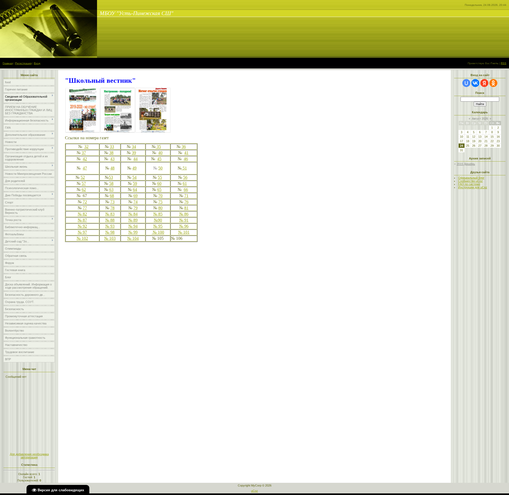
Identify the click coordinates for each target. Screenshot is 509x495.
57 (84, 183)
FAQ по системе (469, 184)
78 (112, 208)
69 (135, 195)
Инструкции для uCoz (472, 187)
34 (134, 146)
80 (160, 208)
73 (112, 201)
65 (159, 189)
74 (135, 201)
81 (186, 208)
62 (84, 189)
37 (84, 152)
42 (85, 159)
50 (160, 168)
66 (186, 189)
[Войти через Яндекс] (484, 83)
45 (159, 159)
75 (160, 201)
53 (111, 177)
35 (158, 146)
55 (160, 177)
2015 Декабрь (466, 164)
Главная (8, 63)
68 (112, 195)
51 (184, 168)
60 (159, 183)
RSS (503, 63)
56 (185, 177)
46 (186, 159)
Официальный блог (471, 177)
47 (85, 168)
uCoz (254, 490)
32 (86, 146)
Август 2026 (480, 118)
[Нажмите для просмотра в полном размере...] (118, 131)
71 (186, 195)
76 (186, 201)
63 (111, 189)
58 (111, 183)
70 (160, 195)
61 (185, 183)
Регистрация (23, 63)
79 (135, 208)
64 (135, 189)
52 (83, 177)
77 (85, 208)
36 (184, 146)
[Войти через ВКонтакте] (475, 83)
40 (160, 152)
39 (134, 152)
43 (112, 159)
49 (134, 168)
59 (135, 183)
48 (112, 168)
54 (134, 177)
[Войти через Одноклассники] (493, 83)
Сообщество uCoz (470, 181)
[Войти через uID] (466, 83)
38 (111, 152)
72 (85, 201)
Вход (37, 63)
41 (186, 152)
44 (135, 159)
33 (112, 146)
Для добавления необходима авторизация (29, 456)
